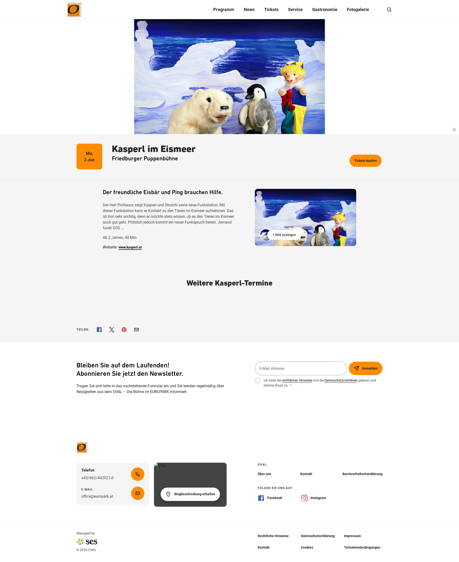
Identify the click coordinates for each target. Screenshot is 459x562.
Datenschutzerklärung (318, 536)
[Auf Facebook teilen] (99, 329)
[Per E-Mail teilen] (136, 329)
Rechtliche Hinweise (273, 536)
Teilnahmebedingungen (362, 547)
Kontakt (264, 547)
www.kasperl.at (130, 247)
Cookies (307, 547)
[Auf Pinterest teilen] (124, 329)
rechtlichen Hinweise (297, 380)
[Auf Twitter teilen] (111, 329)
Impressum (352, 536)
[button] (281, 235)
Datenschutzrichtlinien (341, 380)
